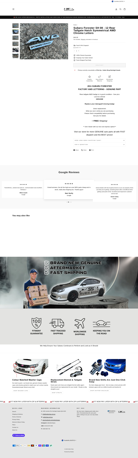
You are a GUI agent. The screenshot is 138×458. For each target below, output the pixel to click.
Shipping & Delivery (17, 414)
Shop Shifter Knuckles (99, 390)
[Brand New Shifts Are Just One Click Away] (107, 368)
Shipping (83, 39)
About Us (14, 430)
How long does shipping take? (88, 140)
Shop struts (57, 392)
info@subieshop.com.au (49, 414)
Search (14, 411)
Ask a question (81, 144)
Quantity (77, 47)
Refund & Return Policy (18, 422)
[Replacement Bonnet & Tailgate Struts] (69, 368)
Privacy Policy (16, 419)
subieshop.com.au (48, 417)
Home (75, 24)
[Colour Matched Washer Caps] (30, 368)
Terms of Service (16, 416)
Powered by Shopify (69, 451)
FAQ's (13, 424)
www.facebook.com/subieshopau (51, 420)
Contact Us (15, 427)
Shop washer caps (20, 390)
